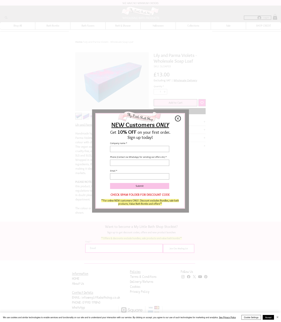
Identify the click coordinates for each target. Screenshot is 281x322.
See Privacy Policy (227, 317)
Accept (268, 317)
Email (113, 170)
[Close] (277, 317)
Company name (118, 143)
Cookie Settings (251, 317)
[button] (178, 118)
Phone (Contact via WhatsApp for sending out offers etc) (138, 157)
